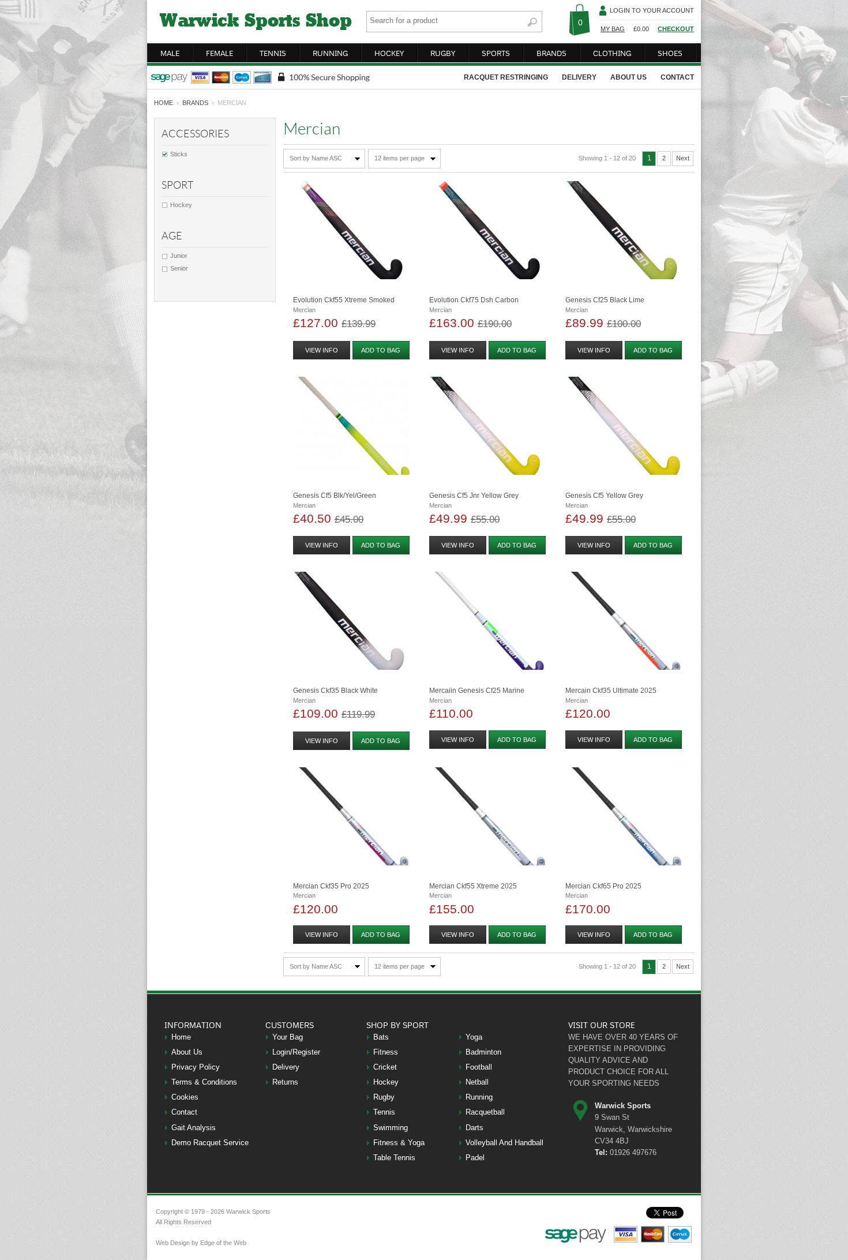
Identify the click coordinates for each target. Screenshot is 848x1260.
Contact (184, 1112)
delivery (579, 77)
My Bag (613, 28)
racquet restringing (506, 77)
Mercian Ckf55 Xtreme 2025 (473, 886)
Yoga (474, 1037)
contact (677, 77)
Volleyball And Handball (504, 1142)
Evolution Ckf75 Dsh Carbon (474, 300)
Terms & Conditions (204, 1082)
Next (682, 158)
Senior (179, 268)
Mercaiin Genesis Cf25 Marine (476, 691)
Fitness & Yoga (399, 1142)
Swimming (390, 1127)
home (163, 102)
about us (628, 77)
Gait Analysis (193, 1127)
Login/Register (296, 1052)
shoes (670, 53)
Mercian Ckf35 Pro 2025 (331, 886)
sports (496, 53)
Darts (474, 1127)
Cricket (385, 1067)
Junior (178, 255)
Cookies (184, 1097)
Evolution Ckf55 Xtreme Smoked (344, 300)
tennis (273, 53)
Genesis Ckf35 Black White (335, 691)
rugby (442, 53)
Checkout (676, 28)
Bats (381, 1037)
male (169, 53)
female (219, 53)
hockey (389, 53)
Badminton (483, 1052)
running (330, 53)
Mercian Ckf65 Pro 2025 (603, 886)
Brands (195, 102)
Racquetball (485, 1112)
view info (321, 350)
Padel (475, 1157)
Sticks (178, 154)
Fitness (385, 1052)
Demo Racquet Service (210, 1142)
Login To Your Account (652, 10)
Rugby (384, 1097)
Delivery (285, 1067)
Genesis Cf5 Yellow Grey (604, 496)
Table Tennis (394, 1157)
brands (551, 53)
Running (479, 1097)
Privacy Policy (195, 1067)
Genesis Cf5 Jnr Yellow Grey (474, 496)
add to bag (380, 350)
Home (181, 1037)
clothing (612, 53)
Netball (477, 1082)
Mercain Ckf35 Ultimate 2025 (610, 691)
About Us (186, 1052)
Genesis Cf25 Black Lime (604, 300)
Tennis (384, 1112)
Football (479, 1067)
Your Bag (287, 1037)
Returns (285, 1082)
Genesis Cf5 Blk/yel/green (334, 496)
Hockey (181, 204)
